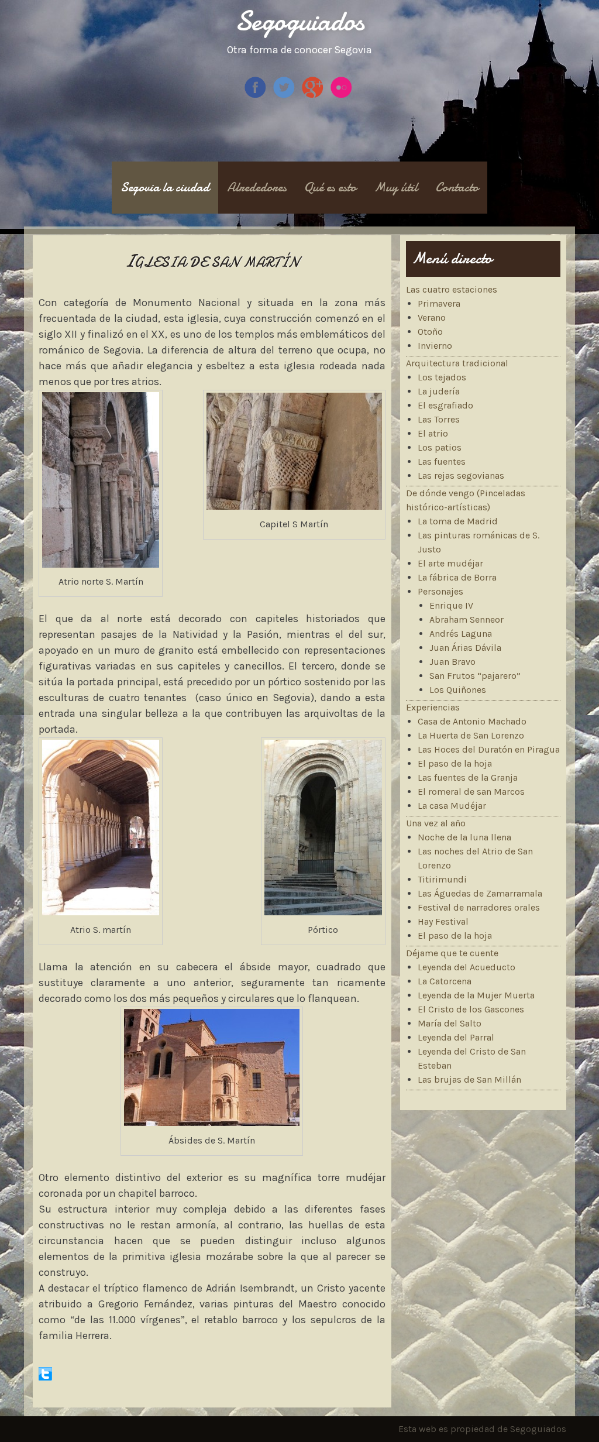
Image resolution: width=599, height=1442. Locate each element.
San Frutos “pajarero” (475, 675)
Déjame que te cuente (452, 953)
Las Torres (439, 419)
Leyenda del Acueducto (466, 967)
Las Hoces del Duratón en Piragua (489, 749)
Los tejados (442, 377)
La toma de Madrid (458, 521)
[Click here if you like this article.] (45, 1377)
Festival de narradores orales (479, 907)
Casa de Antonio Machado (472, 721)
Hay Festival (443, 921)
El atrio (433, 433)
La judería (439, 391)
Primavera (439, 303)
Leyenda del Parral (456, 1037)
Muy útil (396, 187)
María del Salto (449, 1023)
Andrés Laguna (460, 633)
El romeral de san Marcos (471, 791)
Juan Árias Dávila (465, 647)
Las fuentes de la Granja (468, 777)
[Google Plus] (314, 95)
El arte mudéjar (450, 563)
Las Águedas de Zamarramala (480, 893)
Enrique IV (451, 605)
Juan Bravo (452, 661)
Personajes (440, 591)
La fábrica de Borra (457, 577)
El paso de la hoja (455, 763)
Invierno (435, 345)
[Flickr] (342, 95)
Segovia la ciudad (165, 187)
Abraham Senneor (466, 619)
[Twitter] (285, 95)
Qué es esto (330, 187)
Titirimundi (442, 879)
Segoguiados (299, 21)
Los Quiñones (457, 689)
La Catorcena (444, 981)
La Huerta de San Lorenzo (471, 735)
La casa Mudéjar (452, 805)
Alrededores (257, 187)
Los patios (440, 447)
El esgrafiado (445, 405)
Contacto (456, 187)
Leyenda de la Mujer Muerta (476, 995)
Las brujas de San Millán (469, 1079)
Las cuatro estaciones (451, 289)
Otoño (430, 331)
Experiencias (433, 707)
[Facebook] (256, 95)
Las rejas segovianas (461, 475)
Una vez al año (436, 823)
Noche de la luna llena (464, 837)
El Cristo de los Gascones (471, 1009)
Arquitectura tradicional (457, 363)
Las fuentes (442, 461)
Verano (432, 317)
